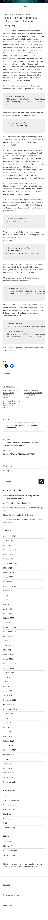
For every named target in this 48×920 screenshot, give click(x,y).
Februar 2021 (8, 655)
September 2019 (10, 709)
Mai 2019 (7, 727)
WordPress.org (9, 855)
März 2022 (7, 614)
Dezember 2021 (9, 627)
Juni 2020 (7, 682)
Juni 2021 (7, 641)
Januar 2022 (8, 623)
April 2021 (7, 645)
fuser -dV (25, 425)
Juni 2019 (7, 723)
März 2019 (7, 736)
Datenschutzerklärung (12, 895)
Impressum (7, 905)
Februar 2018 (8, 773)
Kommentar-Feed (10, 851)
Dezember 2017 (9, 782)
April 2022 (7, 609)
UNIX (5, 823)
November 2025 (9, 536)
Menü (25, 6)
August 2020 (8, 673)
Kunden (6, 885)
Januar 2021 (8, 659)
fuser (9, 425)
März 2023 (7, 568)
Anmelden (7, 842)
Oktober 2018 (8, 755)
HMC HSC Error (9, 809)
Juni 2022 (7, 600)
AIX (7, 420)
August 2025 (8, 541)
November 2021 (9, 632)
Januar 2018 (8, 777)
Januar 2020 (8, 695)
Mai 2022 (7, 604)
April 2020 (7, 691)
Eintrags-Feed (9, 846)
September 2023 (10, 563)
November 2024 (9, 554)
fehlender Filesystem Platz (26, 423)
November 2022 (9, 586)
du (10, 423)
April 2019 (7, 732)
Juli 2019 (6, 718)
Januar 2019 (8, 746)
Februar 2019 (8, 741)
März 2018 (7, 768)
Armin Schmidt (24, 14)
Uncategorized (9, 819)
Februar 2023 (8, 573)
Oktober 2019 (8, 705)
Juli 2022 (6, 595)
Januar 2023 (8, 577)
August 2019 (8, 714)
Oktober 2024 (8, 559)
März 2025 (7, 545)
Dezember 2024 (9, 550)
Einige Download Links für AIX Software (19, 515)
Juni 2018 (7, 764)
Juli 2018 (6, 759)
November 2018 (9, 750)
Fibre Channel (8, 805)
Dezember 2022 (9, 582)
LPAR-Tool (7, 814)
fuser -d (16, 425)
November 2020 (9, 664)
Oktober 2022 (8, 591)
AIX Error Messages (11, 800)
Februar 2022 (8, 618)
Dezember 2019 (9, 700)
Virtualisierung (9, 828)
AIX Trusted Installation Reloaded (16, 503)
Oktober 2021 (8, 636)
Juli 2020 (6, 677)
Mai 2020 (7, 686)
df (7, 423)
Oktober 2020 (8, 668)
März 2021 (7, 650)
